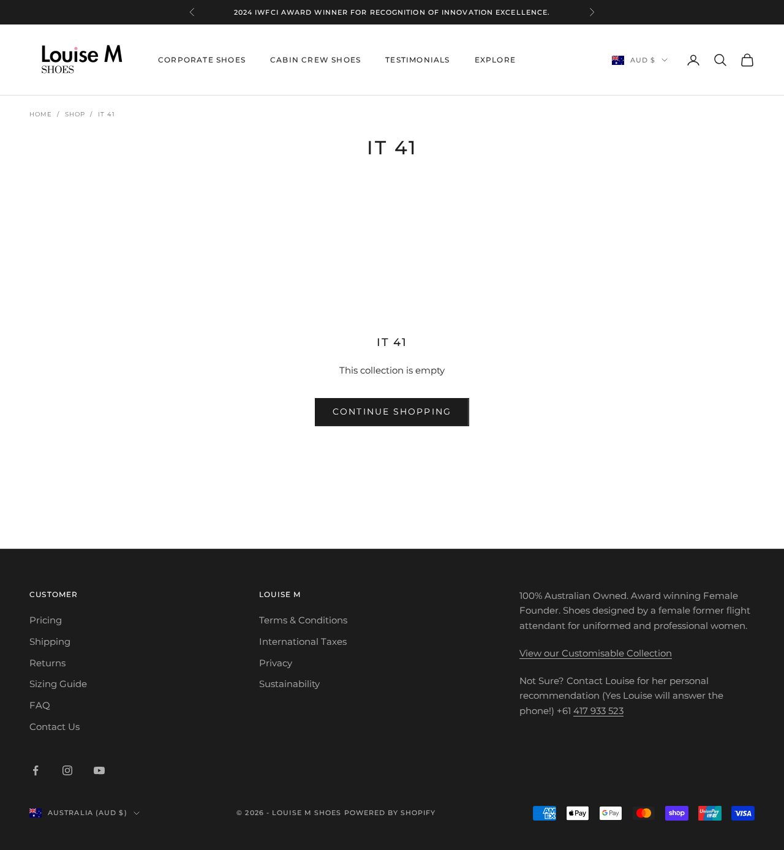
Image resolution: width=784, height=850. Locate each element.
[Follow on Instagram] (67, 770)
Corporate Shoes (202, 59)
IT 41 (106, 114)
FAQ (39, 705)
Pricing (45, 620)
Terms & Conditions (303, 620)
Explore (495, 59)
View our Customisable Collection (595, 653)
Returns (47, 663)
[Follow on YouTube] (99, 770)
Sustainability (289, 684)
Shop (75, 114)
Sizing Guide (58, 684)
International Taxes (303, 641)
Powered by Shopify (390, 812)
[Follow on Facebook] (35, 770)
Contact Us (54, 726)
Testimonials (417, 59)
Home (40, 114)
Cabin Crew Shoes (315, 59)
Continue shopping (392, 411)
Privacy (275, 663)
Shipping (49, 641)
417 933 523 (598, 710)
